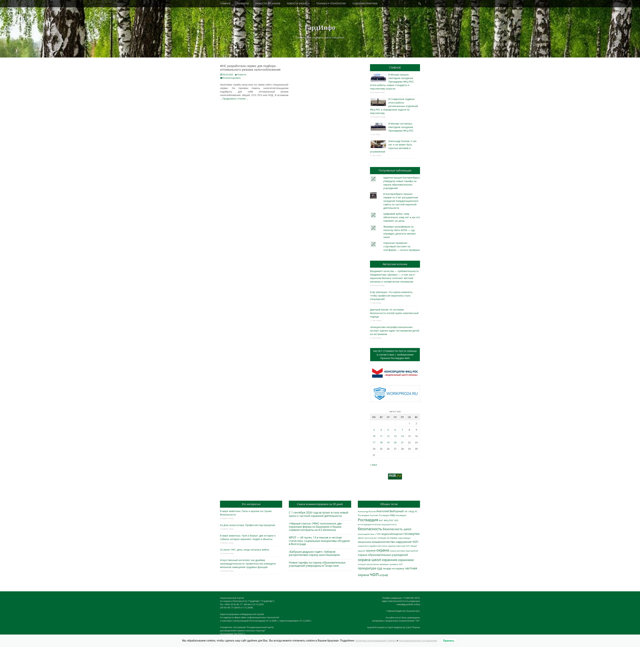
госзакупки (412, 534)
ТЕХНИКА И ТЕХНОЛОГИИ (331, 3)
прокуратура (367, 568)
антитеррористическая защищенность (377, 524)
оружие (371, 550)
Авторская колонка (395, 264)
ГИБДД (411, 511)
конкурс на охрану (387, 537)
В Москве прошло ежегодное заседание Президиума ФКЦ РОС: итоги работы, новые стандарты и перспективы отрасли (392, 81)
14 (402, 436)
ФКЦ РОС (388, 520)
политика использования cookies (375, 640)
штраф (383, 575)
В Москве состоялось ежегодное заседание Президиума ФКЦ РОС (401, 127)
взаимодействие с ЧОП (369, 534)
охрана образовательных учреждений (383, 555)
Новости (241, 74)
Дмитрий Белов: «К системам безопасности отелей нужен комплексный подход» (394, 313)
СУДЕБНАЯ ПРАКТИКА (365, 3)
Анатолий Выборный (390, 511)
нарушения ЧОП (407, 542)
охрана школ (369, 559)
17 (374, 442)
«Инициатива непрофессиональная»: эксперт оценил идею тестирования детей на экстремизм (394, 331)
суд (379, 568)
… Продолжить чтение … (234, 98)
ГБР (406, 511)
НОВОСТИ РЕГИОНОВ (268, 3)
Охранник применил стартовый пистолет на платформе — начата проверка (401, 246)
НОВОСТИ (243, 3)
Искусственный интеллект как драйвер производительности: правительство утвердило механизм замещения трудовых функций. (248, 563)
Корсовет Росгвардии (379, 515)
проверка (384, 564)
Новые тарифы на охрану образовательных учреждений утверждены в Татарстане (317, 564)
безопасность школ (397, 529)
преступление (372, 564)
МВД (392, 515)
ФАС (381, 520)
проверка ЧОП (396, 564)
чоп (374, 574)
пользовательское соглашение (418, 640)
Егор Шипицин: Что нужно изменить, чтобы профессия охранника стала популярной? (391, 295)
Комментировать (232, 77)
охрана (382, 550)
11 (381, 436)
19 (388, 442)
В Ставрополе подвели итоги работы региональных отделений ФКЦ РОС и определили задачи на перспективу (394, 106)
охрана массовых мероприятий (404, 551)
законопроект (370, 538)
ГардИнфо (320, 27)
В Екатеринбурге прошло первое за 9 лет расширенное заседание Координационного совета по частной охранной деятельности (400, 201)
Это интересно (251, 504)
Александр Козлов (367, 511)
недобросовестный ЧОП (399, 546)
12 (388, 436)
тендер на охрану (393, 568)
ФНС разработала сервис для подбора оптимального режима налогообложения (250, 68)
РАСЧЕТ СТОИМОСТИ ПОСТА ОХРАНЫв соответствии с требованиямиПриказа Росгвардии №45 (395, 355)
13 (395, 436)
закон (361, 537)
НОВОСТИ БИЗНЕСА (298, 3)
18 (381, 442)
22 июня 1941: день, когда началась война (244, 549)
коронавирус (404, 537)
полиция (362, 564)
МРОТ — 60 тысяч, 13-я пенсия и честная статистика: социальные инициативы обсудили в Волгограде (319, 541)
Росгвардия (368, 519)
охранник (389, 560)
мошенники (364, 542)
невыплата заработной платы (372, 545)
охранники (406, 560)
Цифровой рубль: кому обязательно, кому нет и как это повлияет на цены (401, 217)
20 (395, 442)
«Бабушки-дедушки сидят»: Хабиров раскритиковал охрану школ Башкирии (314, 553)
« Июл (373, 464)
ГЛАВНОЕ (225, 3)
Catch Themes (413, 627)
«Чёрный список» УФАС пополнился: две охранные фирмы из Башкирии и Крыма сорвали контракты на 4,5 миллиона (315, 527)
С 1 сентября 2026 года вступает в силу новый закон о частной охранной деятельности (318, 514)
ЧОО (396, 520)
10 (374, 436)
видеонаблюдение (392, 534)
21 (402, 442)
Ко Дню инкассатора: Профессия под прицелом (247, 525)
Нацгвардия (401, 515)
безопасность (370, 528)
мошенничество (383, 542)
